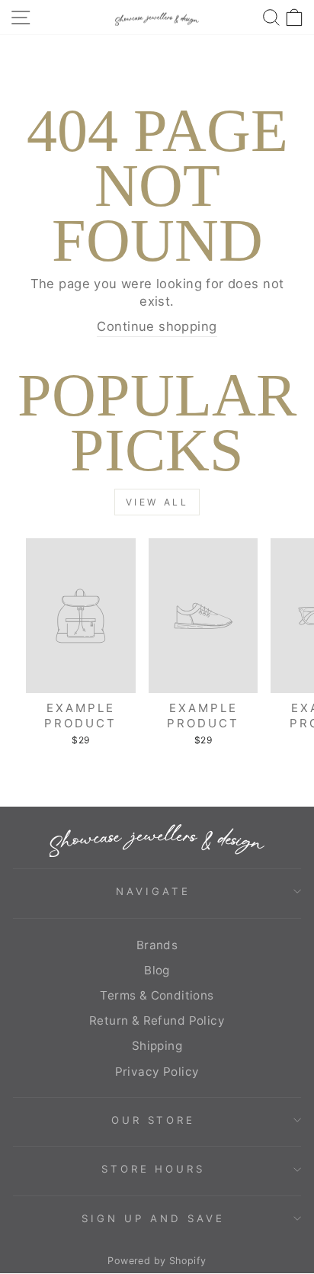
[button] (294, 17)
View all (157, 502)
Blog (157, 970)
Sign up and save (153, 1218)
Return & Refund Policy (157, 1020)
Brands (157, 945)
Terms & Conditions (156, 995)
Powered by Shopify (156, 1260)
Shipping (157, 1045)
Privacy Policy (157, 1071)
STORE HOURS (153, 1169)
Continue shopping (156, 326)
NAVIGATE (153, 891)
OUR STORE (153, 1120)
